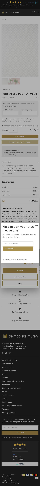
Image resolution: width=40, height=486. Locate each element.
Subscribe (9, 249)
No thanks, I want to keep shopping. (15, 259)
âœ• (36, 225)
